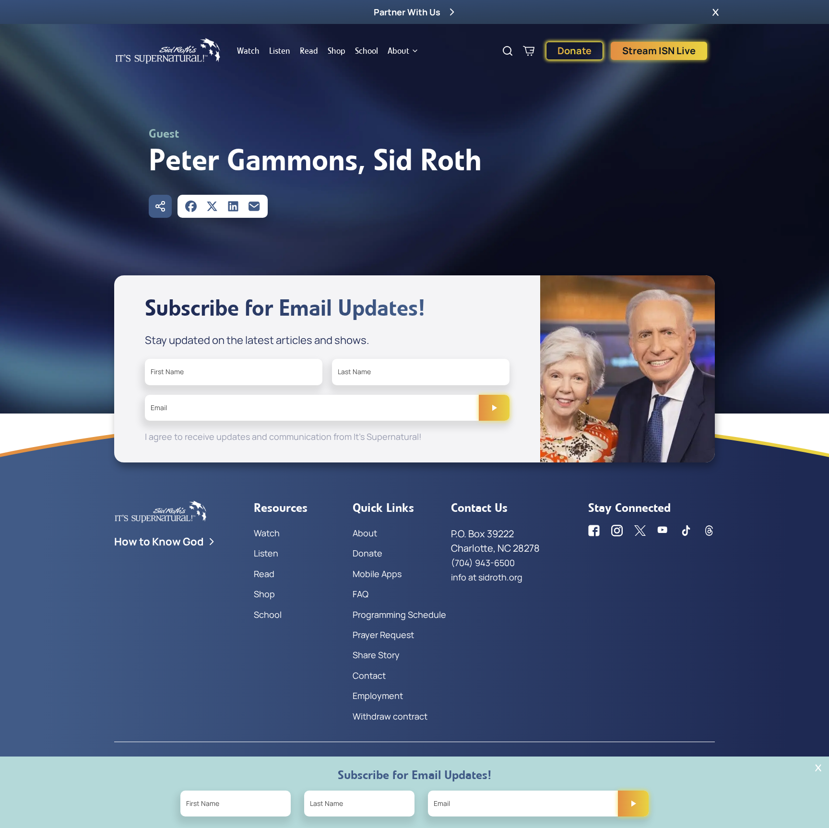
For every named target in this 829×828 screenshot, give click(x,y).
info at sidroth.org (486, 577)
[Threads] (709, 530)
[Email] (254, 206)
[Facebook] (191, 206)
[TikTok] (686, 530)
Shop (336, 51)
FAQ (360, 594)
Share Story (376, 655)
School (366, 51)
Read (309, 51)
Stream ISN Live (659, 50)
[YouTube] (663, 530)
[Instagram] (617, 530)
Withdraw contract (390, 716)
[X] (212, 206)
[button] (715, 12)
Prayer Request (383, 634)
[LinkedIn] (233, 206)
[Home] (168, 50)
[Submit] (494, 408)
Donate (574, 50)
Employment (378, 695)
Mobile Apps (377, 574)
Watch (248, 51)
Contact (369, 675)
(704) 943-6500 (483, 562)
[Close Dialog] (818, 767)
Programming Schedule (399, 614)
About (398, 51)
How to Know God (159, 541)
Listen (279, 51)
